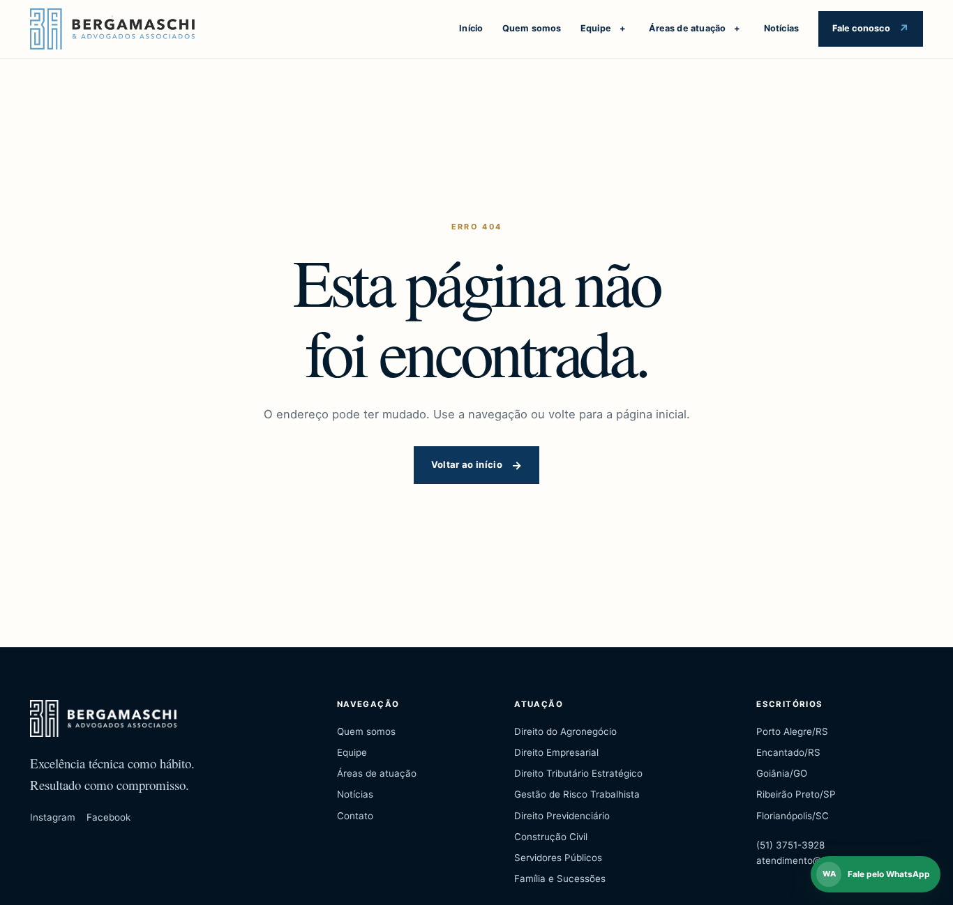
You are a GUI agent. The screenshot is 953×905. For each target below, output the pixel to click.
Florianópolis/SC (792, 815)
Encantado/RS (788, 752)
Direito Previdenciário (562, 815)
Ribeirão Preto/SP (796, 794)
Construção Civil (550, 836)
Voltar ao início (466, 464)
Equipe (595, 28)
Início (471, 28)
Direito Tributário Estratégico (578, 773)
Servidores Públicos (558, 857)
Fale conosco (861, 28)
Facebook (108, 817)
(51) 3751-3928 (790, 845)
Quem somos (532, 28)
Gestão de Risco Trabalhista (577, 794)
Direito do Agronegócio (565, 731)
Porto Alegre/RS (792, 731)
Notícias (782, 28)
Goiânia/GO (781, 773)
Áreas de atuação (687, 28)
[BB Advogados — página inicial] (112, 29)
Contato (355, 815)
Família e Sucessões (560, 878)
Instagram (52, 817)
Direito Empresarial (556, 752)
